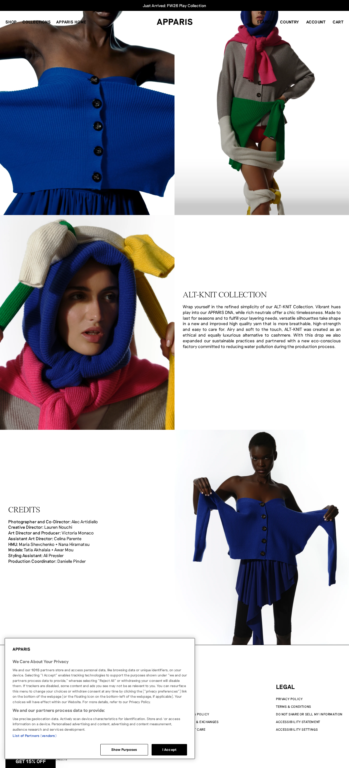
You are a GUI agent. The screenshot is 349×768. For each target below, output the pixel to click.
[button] (265, 21)
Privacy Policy (289, 699)
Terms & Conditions (293, 706)
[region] (99, 698)
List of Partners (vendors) (34, 735)
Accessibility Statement (298, 722)
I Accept (169, 749)
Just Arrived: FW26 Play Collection (174, 5)
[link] (174, 384)
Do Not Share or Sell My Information (309, 714)
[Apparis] (174, 22)
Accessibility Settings (297, 729)
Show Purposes (124, 749)
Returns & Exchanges (199, 722)
